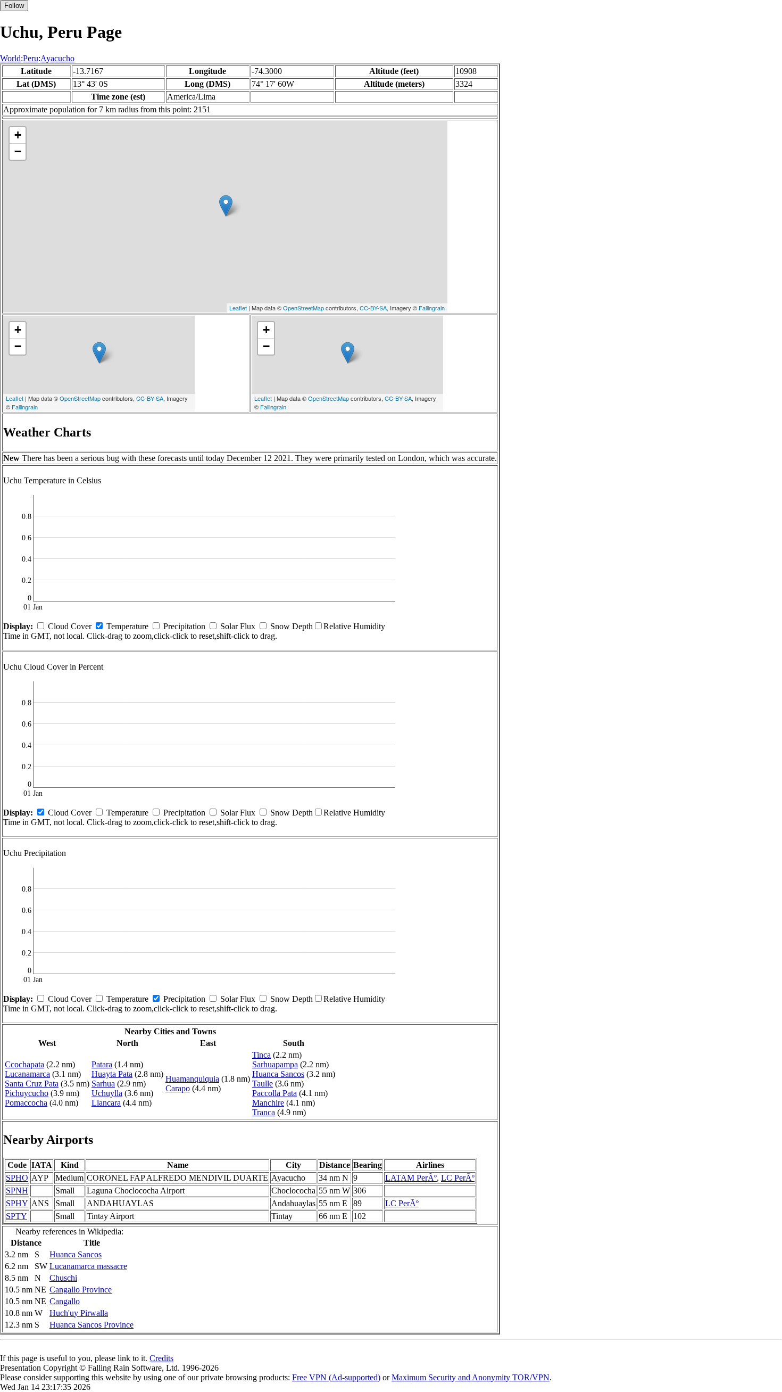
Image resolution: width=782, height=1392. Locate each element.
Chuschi (63, 1277)
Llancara (106, 1102)
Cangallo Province (80, 1289)
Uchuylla (106, 1093)
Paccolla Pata (274, 1093)
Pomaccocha (26, 1102)
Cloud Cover (69, 626)
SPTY (16, 1216)
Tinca (261, 1054)
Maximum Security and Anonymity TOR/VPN (471, 1377)
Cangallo (64, 1301)
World (10, 58)
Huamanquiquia (192, 1078)
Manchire (268, 1102)
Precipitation (184, 626)
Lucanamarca (27, 1073)
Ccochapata (24, 1064)
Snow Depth (291, 626)
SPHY (17, 1203)
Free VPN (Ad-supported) (336, 1377)
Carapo (177, 1088)
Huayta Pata (111, 1073)
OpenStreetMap (303, 307)
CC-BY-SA (373, 307)
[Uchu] (225, 206)
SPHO (17, 1177)
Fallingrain (432, 307)
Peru (30, 58)
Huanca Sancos (278, 1073)
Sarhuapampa (275, 1064)
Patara (101, 1064)
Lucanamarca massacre (88, 1266)
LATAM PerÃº (411, 1177)
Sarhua (103, 1083)
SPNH (17, 1190)
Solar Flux (237, 626)
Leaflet (238, 307)
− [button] (17, 151)
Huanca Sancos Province (91, 1324)
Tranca (263, 1112)
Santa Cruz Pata (32, 1083)
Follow (14, 6)
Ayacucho (57, 58)
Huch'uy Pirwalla (78, 1312)
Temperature (127, 626)
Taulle (262, 1083)
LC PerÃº (458, 1177)
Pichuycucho (26, 1093)
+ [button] (17, 135)
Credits (161, 1358)
